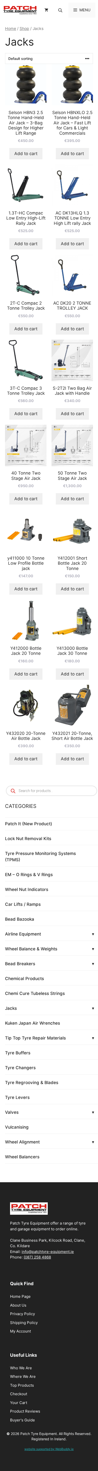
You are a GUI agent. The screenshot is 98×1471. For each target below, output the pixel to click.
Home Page (20, 1296)
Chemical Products (24, 978)
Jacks (11, 1008)
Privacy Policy (22, 1313)
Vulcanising (17, 1127)
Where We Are (23, 1376)
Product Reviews (25, 1411)
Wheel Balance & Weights (31, 948)
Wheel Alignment (22, 1141)
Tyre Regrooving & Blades (31, 1082)
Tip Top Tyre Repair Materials (35, 1038)
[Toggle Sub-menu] (93, 934)
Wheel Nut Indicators (26, 889)
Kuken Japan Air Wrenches (32, 1023)
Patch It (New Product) (28, 823)
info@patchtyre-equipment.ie (48, 1251)
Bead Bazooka (19, 919)
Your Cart (18, 1402)
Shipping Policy (24, 1322)
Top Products (22, 1385)
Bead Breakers (20, 963)
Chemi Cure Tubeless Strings (35, 993)
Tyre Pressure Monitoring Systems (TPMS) (40, 857)
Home (10, 28)
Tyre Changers (20, 1067)
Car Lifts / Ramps (23, 904)
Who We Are (21, 1368)
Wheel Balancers (22, 1156)
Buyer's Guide (22, 1420)
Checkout (18, 1393)
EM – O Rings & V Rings (29, 874)
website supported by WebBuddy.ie (49, 1449)
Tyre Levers (17, 1097)
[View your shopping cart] (46, 10)
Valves (12, 1112)
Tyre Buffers (17, 1052)
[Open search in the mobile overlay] (60, 10)
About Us (18, 1305)
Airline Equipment (23, 934)
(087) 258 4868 (37, 1257)
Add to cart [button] (25, 153)
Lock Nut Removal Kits (28, 838)
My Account (20, 1331)
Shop (24, 28)
